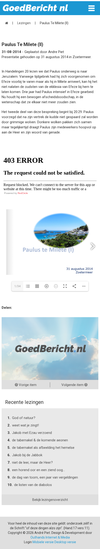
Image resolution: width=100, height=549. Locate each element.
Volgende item (72, 385)
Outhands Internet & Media (50, 537)
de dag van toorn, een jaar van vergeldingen (45, 477)
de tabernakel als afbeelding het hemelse (43, 448)
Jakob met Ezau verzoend (32, 433)
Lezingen (24, 23)
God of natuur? (23, 418)
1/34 (17, 286)
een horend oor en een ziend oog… (38, 470)
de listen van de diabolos (33, 485)
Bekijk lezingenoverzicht (50, 500)
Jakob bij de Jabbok (27, 455)
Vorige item (27, 385)
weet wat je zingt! (25, 425)
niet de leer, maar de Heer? (32, 462)
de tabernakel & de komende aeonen (40, 440)
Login (28, 542)
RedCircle (23, 193)
